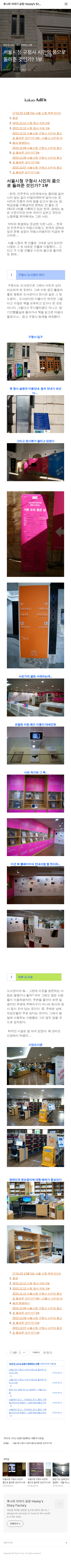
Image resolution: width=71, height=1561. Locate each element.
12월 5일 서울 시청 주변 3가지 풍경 (36, 115)
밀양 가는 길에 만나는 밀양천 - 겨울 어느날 (28, 1391)
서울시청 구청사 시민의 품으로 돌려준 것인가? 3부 (37, 150)
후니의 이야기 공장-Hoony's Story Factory (22, 4)
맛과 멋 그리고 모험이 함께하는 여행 (24, 1363)
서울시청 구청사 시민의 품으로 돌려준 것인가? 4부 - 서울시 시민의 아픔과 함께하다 (37, 138)
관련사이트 (8, 1542)
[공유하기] (20, 1352)
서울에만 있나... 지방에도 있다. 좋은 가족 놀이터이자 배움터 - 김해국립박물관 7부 (28, 1401)
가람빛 (6, 1554)
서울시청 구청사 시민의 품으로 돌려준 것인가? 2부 (37, 160)
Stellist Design (11, 1548)
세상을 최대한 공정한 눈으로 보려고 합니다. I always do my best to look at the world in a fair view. (28, 1513)
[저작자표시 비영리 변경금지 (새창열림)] (47, 1352)
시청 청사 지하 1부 (31, 128)
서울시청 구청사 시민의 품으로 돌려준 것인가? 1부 (37, 170)
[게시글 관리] (24, 1352)
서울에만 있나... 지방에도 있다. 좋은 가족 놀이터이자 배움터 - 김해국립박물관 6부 (28, 1411)
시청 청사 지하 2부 (31, 123)
